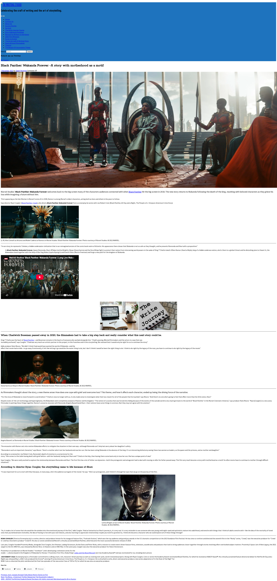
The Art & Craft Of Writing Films (17, 41)
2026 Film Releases (12, 37)
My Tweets (5, 60)
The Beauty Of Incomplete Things (17, 47)
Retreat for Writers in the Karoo (17, 34)
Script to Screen (11, 39)
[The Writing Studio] (11, 4)
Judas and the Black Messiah (84, 553)
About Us (8, 24)
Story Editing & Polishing (14, 32)
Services (8, 28)
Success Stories (10, 26)
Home (7, 19)
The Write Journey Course (14, 30)
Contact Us (9, 21)
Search (3, 51)
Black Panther (135, 191)
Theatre (8, 45)
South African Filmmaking (15, 43)
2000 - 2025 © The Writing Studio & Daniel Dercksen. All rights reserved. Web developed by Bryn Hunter (38, 579)
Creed (35, 203)
